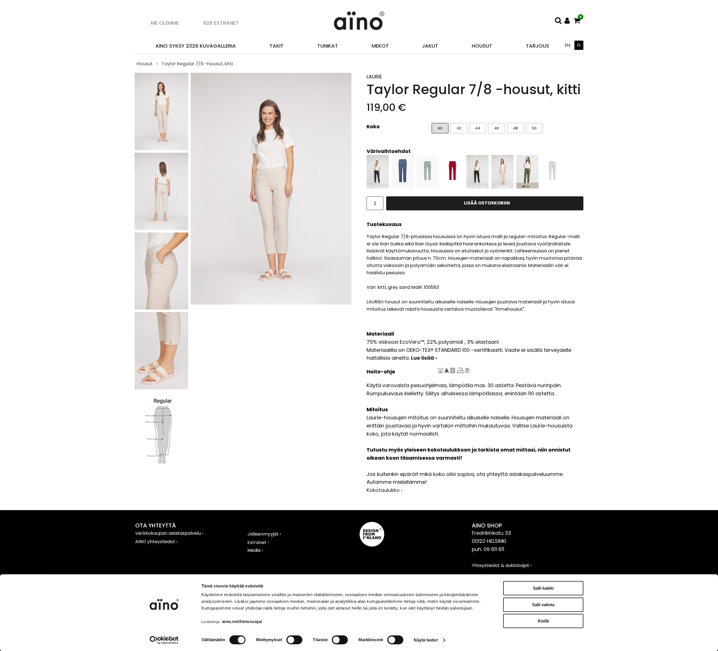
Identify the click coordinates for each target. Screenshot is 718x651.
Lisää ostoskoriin (487, 203)
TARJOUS (537, 45)
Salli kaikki (543, 588)
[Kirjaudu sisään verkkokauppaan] (567, 20)
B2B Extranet (221, 22)
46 (496, 128)
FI (579, 45)
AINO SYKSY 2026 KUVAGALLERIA (195, 45)
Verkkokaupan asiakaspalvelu (168, 533)
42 (459, 128)
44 (477, 128)
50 (534, 128)
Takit (277, 45)
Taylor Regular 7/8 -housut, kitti (197, 64)
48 (515, 128)
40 (440, 128)
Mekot (380, 45)
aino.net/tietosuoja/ (242, 621)
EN (567, 45)
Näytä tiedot (426, 640)
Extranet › (258, 542)
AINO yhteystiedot (155, 541)
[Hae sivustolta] (558, 20)
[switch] (294, 639)
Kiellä (543, 621)
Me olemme (165, 22)
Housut (482, 45)
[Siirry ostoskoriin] (577, 20)
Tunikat (327, 45)
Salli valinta (543, 604)
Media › (255, 550)
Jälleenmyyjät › (264, 534)
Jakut (430, 45)
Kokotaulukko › (384, 490)
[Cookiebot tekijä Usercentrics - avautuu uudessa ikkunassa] (164, 640)
